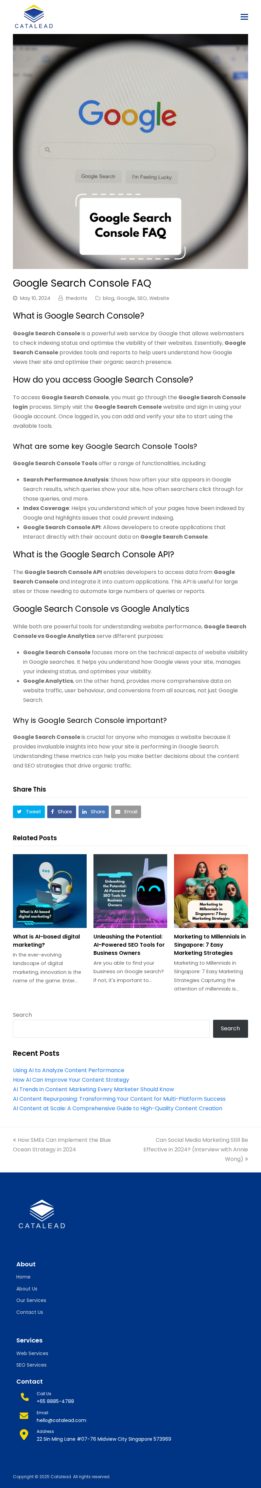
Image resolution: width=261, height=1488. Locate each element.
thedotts (76, 298)
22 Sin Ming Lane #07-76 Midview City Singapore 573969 (104, 1439)
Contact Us (29, 1312)
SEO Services (31, 1365)
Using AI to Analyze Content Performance (68, 1070)
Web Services (32, 1353)
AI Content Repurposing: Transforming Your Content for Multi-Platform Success (119, 1099)
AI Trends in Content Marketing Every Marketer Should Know (93, 1089)
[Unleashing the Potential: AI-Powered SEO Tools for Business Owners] (130, 891)
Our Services (31, 1300)
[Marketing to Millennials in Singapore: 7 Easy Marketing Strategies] (211, 891)
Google (126, 298)
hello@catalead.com (61, 1420)
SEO (142, 298)
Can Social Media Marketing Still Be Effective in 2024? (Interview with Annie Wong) (195, 1149)
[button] (244, 17)
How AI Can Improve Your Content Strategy (71, 1080)
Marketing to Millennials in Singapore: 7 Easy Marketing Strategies (210, 945)
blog (108, 298)
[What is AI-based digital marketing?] (50, 891)
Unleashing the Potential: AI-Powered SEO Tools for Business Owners (129, 945)
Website (159, 298)
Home (23, 1276)
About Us (26, 1288)
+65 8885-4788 (55, 1401)
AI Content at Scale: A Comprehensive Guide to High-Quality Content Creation (117, 1108)
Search (22, 1015)
